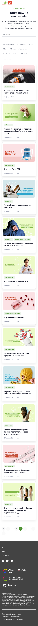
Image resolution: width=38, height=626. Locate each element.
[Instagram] (7, 561)
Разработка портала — (12, 619)
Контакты (5, 555)
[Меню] (34, 2)
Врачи (4, 548)
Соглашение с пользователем (11, 616)
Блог (3, 551)
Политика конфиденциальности (11, 614)
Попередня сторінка (4, 529)
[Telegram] (3, 561)
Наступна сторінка (4, 533)
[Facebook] (12, 561)
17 (33, 528)
